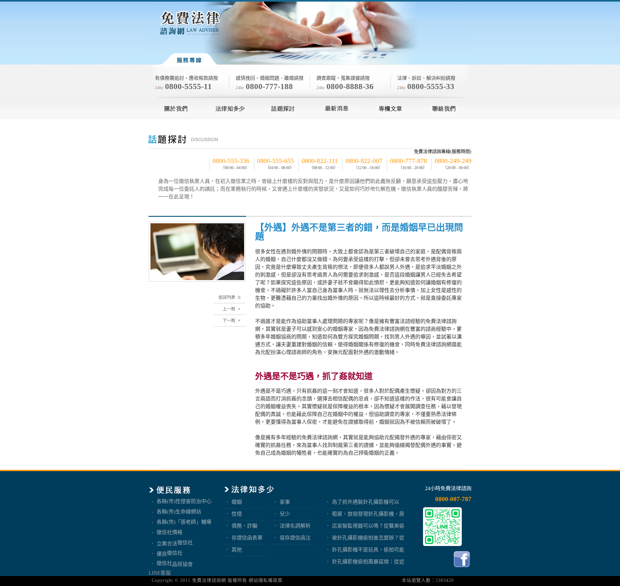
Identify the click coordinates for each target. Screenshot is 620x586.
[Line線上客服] (442, 526)
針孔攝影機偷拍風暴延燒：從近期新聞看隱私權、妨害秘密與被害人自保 (368, 561)
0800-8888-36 (350, 86)
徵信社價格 (169, 532)
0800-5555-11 (188, 86)
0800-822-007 (364, 160)
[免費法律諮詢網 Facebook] (462, 568)
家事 (285, 502)
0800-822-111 (320, 160)
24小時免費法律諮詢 (448, 488)
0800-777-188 (269, 86)
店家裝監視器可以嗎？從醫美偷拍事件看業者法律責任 (368, 526)
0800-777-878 (408, 160)
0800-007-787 (453, 499)
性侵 (237, 514)
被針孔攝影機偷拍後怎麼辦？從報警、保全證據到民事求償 (368, 538)
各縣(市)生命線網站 (179, 511)
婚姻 (237, 502)
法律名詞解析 (295, 526)
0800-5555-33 (430, 86)
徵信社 (185, 542)
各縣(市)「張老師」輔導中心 (184, 522)
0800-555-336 (230, 160)
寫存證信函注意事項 (295, 538)
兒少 (285, 514)
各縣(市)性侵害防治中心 (184, 501)
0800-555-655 (275, 160)
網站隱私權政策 (266, 580)
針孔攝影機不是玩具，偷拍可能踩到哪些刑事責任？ (368, 549)
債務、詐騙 (244, 526)
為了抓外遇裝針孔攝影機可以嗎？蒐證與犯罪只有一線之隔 (365, 502)
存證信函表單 (247, 538)
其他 (237, 549)
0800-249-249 (453, 160)
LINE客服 (160, 573)
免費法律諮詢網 (209, 580)
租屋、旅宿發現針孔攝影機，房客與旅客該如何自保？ (368, 514)
